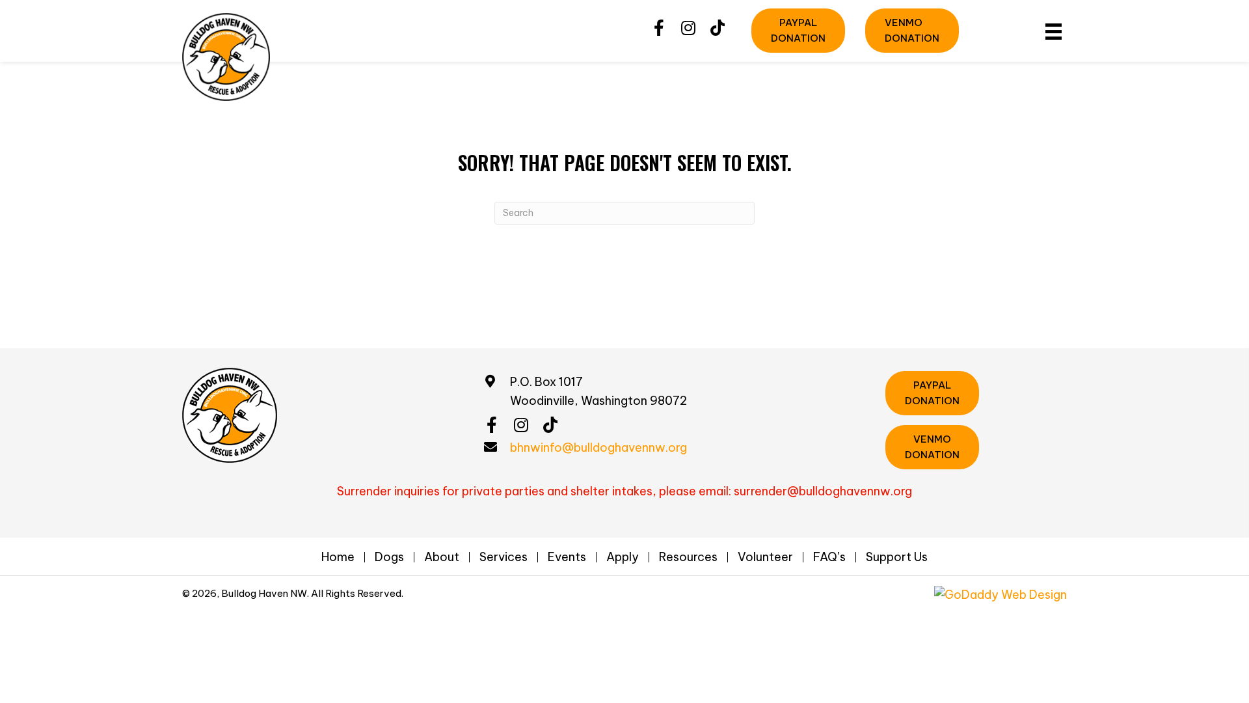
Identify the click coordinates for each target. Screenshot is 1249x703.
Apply (622, 557)
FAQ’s (829, 557)
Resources (688, 557)
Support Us (897, 557)
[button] (659, 28)
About (441, 557)
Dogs (389, 557)
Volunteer (765, 557)
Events (567, 557)
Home (338, 557)
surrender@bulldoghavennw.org (823, 491)
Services (503, 557)
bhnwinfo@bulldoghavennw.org (598, 447)
